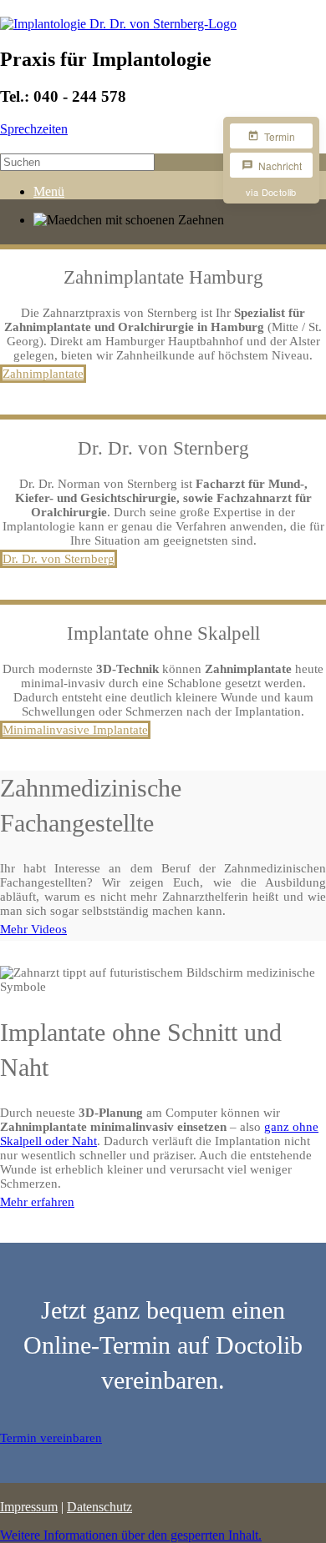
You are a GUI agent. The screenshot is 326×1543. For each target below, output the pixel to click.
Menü (48, 191)
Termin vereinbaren (51, 1438)
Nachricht (280, 165)
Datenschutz (99, 1507)
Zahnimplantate (43, 373)
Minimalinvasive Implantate (75, 729)
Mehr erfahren (37, 1202)
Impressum (29, 1507)
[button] (131, 1535)
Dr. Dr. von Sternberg (59, 558)
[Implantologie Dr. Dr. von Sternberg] (118, 24)
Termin (279, 136)
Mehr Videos (33, 929)
